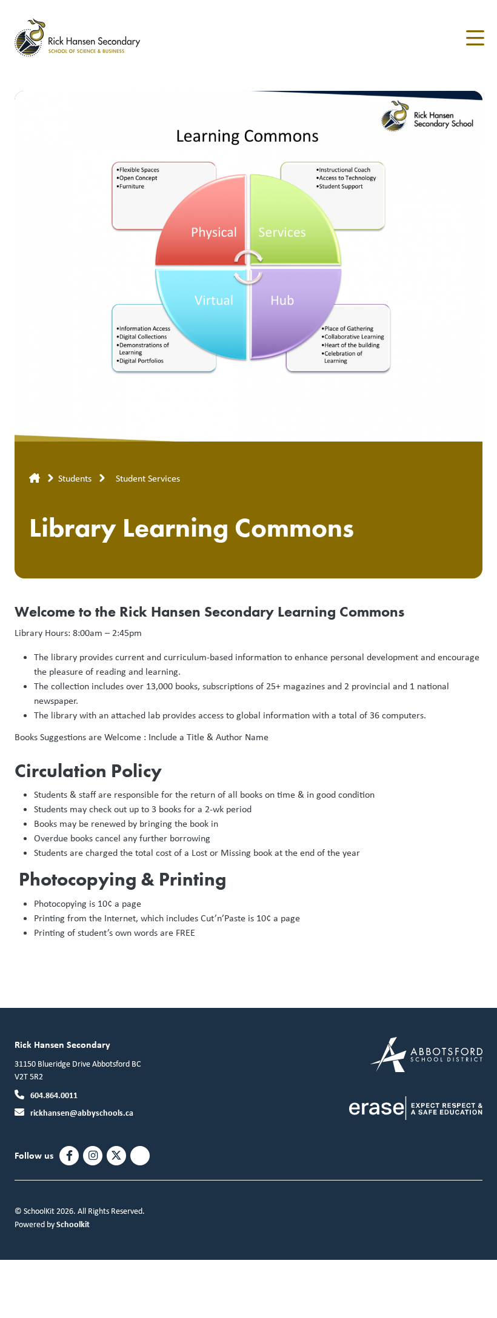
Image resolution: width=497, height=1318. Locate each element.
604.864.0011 (54, 1095)
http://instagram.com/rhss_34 (93, 1155)
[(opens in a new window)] (426, 1053)
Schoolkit (73, 1224)
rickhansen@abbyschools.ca (81, 1112)
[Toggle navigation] (474, 38)
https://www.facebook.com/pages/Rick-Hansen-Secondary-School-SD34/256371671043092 (69, 1155)
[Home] (87, 38)
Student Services (148, 478)
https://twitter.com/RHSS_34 (116, 1155)
